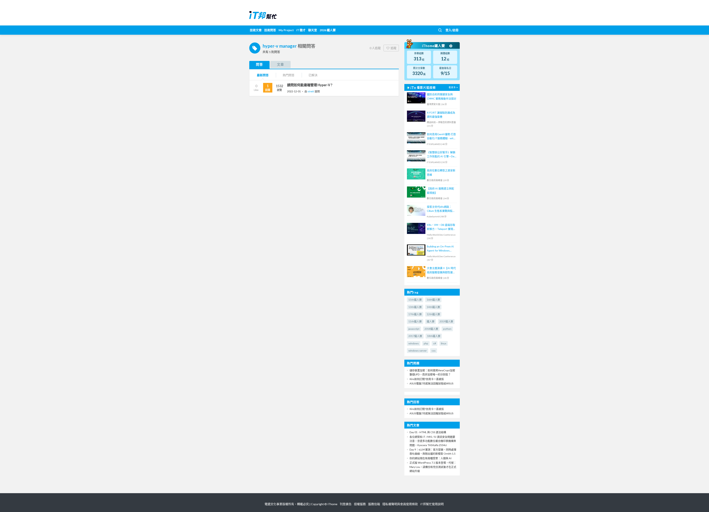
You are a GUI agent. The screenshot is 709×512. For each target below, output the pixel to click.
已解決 (313, 75)
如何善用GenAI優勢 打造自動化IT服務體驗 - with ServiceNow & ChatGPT (441, 137)
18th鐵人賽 (433, 336)
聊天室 (312, 30)
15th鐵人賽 (415, 299)
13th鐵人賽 (415, 307)
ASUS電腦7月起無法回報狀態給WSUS (431, 383)
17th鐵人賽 (415, 314)
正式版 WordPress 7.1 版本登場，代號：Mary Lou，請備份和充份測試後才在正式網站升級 (433, 466)
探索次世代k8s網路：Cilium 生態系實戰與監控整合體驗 (441, 209)
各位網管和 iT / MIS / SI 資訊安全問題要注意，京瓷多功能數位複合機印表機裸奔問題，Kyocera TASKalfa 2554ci (433, 441)
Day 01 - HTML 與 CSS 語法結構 (428, 432)
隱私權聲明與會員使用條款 (400, 504)
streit (311, 91)
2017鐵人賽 (415, 336)
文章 (280, 64)
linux (443, 343)
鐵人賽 (430, 321)
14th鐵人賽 (433, 307)
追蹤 (393, 48)
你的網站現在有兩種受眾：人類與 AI (431, 458)
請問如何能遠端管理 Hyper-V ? (309, 85)
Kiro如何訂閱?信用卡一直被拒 (427, 379)
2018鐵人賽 (431, 328)
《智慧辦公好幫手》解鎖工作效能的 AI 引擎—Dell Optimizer (441, 155)
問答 (259, 64)
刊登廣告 (346, 504)
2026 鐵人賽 (328, 30)
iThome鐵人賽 (434, 46)
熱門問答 (288, 75)
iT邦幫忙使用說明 (432, 504)
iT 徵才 (301, 30)
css (434, 350)
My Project (286, 30)
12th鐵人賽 (433, 314)
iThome (332, 504)
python (447, 328)
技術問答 (270, 30)
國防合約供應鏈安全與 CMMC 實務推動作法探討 (441, 96)
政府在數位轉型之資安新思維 (441, 172)
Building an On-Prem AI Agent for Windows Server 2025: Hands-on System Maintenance (440, 249)
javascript (413, 328)
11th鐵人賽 (415, 321)
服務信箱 (374, 504)
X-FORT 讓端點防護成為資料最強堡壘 (441, 114)
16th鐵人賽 (433, 299)
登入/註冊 (452, 30)
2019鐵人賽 (446, 321)
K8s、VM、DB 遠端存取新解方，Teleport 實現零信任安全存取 (441, 227)
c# (434, 343)
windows (413, 343)
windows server (417, 350)
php (426, 343)
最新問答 (263, 75)
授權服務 (360, 504)
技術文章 (256, 30)
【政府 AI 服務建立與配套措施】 (440, 190)
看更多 (452, 87)
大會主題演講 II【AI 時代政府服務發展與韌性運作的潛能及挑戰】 (441, 270)
